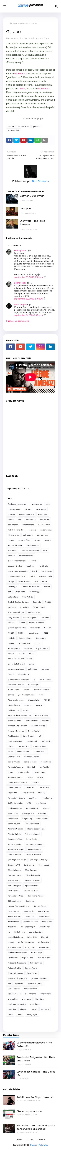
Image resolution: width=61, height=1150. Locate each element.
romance (45, 669)
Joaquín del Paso (30, 922)
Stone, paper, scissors (29, 1111)
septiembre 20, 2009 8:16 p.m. (29, 277)
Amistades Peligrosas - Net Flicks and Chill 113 (36, 1058)
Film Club (31, 767)
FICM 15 (11, 674)
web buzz (30, 566)
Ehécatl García (14, 880)
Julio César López (27, 927)
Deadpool (25, 208)
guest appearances (26, 695)
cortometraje (46, 530)
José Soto (12, 927)
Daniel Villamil (30, 762)
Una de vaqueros (30, 617)
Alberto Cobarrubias (35, 829)
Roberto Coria (36, 963)
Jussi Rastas (44, 927)
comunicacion (32, 720)
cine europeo (42, 535)
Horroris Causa (39, 906)
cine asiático (23, 746)
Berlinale (28, 648)
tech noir (45, 1009)
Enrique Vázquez (15, 741)
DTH (40, 736)
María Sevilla (43, 942)
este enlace (21, 73)
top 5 (34, 571)
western (45, 720)
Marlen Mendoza (15, 808)
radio (41, 695)
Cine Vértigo (27, 597)
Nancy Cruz (30, 947)
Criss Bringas (28, 736)
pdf (9, 592)
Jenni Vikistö (44, 916)
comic (31, 664)
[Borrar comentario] (45, 277)
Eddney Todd (20, 250)
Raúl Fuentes (13, 736)
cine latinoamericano (17, 561)
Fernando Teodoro (15, 767)
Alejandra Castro (15, 777)
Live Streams (36, 504)
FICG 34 (21, 633)
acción (26, 690)
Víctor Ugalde (14, 989)
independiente (25, 638)
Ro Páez (46, 808)
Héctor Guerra (14, 705)
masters (11, 556)
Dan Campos (12, 38)
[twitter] (30, 347)
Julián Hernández (15, 803)
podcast (36, 126)
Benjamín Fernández (34, 844)
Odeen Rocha (33, 731)
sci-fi (32, 576)
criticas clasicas (26, 556)
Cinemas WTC (14, 865)
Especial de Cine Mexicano (19, 715)
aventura (12, 607)
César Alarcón (44, 865)
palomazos (44, 519)
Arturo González (15, 844)
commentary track (16, 669)
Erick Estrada (14, 891)
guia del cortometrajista (18, 679)
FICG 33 (11, 623)
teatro (34, 1009)
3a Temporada (39, 607)
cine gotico (13, 999)
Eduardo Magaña (33, 875)
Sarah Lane (13, 813)
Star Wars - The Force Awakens (32, 222)
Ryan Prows (32, 973)
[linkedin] (50, 347)
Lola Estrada (41, 803)
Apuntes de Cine (15, 839)
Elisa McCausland (32, 880)
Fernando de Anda (15, 896)
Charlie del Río (14, 757)
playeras (23, 1009)
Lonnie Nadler (23, 772)
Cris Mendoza (28, 525)
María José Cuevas (26, 942)
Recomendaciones (41, 690)
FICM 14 (22, 623)
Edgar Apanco (42, 648)
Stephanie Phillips (39, 978)
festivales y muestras (17, 504)
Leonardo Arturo (36, 932)
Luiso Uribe (32, 937)
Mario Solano (13, 690)
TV (34, 679)
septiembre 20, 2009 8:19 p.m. (29, 298)
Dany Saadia (13, 617)
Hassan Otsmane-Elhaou (18, 906)
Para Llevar (43, 514)
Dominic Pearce (14, 875)
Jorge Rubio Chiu (15, 545)
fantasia (45, 617)
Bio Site (29, 1140)
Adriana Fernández (16, 612)
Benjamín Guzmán (16, 849)
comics (11, 540)
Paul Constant (32, 808)
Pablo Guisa (44, 947)
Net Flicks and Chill (16, 530)
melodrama (35, 1004)
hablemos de (13, 710)
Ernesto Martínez (31, 891)
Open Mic (37, 602)
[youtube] (20, 347)
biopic (10, 746)
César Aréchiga (14, 870)
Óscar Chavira (45, 679)
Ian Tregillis (44, 767)
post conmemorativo (17, 576)
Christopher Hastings (39, 860)
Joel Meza (33, 798)
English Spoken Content (18, 602)
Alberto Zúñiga (14, 834)
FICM (45, 550)
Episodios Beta (31, 885)
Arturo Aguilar (34, 700)
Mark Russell (31, 741)
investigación (28, 813)
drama (11, 519)
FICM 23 (41, 793)
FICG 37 (47, 700)
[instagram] (40, 347)
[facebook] (10, 347)
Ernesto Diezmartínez (30, 586)
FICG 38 (11, 653)
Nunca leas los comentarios (20, 659)
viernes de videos (26, 514)
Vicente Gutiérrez (35, 983)
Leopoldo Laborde (15, 937)
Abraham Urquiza (15, 829)
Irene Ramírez (14, 911)
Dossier (47, 628)
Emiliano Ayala (14, 885)
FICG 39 (22, 653)
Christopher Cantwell (17, 860)
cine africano (30, 994)
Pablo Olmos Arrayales (17, 952)
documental (13, 525)
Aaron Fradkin (42, 818)
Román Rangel (33, 545)
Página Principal (16, 23)
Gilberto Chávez (14, 901)
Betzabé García (34, 849)
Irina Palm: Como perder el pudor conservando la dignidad (36, 1127)
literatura (42, 813)
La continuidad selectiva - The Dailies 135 (34, 1044)
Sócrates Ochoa (14, 720)
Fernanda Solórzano (16, 798)
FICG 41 (32, 653)
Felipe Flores (46, 762)
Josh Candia (47, 798)
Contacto (41, 1140)
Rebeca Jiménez (41, 715)
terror (10, 1014)
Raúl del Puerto (44, 958)
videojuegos (32, 1014)
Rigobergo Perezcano (17, 963)
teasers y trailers (15, 566)
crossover (28, 705)
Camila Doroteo (14, 855)
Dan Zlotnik (44, 788)
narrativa (12, 1009)
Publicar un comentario (17, 321)
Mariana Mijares (38, 726)
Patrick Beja (36, 952)
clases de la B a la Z (16, 664)
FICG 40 (11, 643)
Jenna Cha (29, 916)
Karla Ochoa (19, 932)
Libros (10, 772)
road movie (13, 818)
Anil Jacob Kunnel (32, 834)
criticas (28, 509)
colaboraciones (39, 746)
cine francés (45, 994)
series (10, 751)
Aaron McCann (14, 824)
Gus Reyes (30, 901)
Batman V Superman (32, 195)
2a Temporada (14, 648)
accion (27, 23)
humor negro (46, 571)
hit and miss (23, 126)
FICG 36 (38, 643)
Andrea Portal (40, 751)
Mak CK (44, 937)
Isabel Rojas (43, 911)
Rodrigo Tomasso (15, 973)
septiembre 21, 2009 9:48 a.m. (29, 315)
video (48, 504)
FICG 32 (48, 602)
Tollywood (19, 983)
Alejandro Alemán (36, 623)
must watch (41, 509)
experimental (34, 633)
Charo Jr (35, 782)
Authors (29, 777)
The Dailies (12, 550)
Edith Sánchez (34, 612)
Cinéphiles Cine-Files (17, 628)
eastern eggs (34, 592)
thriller (47, 586)
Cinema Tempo (14, 788)
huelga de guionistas (17, 1004)
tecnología (12, 586)
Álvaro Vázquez (23, 751)
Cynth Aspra (29, 865)
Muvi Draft (43, 566)
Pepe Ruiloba (27, 958)
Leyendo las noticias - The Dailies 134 (36, 1073)
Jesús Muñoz (13, 922)
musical (26, 710)
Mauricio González (16, 731)
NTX (36, 581)
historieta (39, 999)
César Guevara (31, 870)
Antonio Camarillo (16, 684)
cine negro (26, 999)
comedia (32, 530)
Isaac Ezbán (29, 911)
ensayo (39, 705)
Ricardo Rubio (39, 772)
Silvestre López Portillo (18, 978)
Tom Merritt (46, 741)
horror (44, 581)
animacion (28, 535)
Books (40, 777)
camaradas (31, 519)
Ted (9, 983)
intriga (11, 581)
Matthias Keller (14, 947)
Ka (9, 932)
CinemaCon (41, 638)
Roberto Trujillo (14, 968)
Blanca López (33, 684)
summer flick (13, 130)
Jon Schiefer (47, 922)
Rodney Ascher (31, 968)
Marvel (11, 942)
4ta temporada (45, 576)
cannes (11, 695)
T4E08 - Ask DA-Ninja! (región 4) (35, 1097)
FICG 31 (11, 633)
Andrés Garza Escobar (17, 726)
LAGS (29, 803)
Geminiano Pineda (35, 896)
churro (33, 561)
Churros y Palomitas (39, 1145)
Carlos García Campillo (18, 782)
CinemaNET (30, 788)
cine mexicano (14, 509)
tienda (20, 1014)
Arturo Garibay (32, 839)
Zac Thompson (14, 994)
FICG (20, 519)
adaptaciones (44, 525)
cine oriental (23, 674)
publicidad (32, 669)
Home (19, 1140)
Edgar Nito (12, 793)
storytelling (27, 818)
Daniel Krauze (14, 762)
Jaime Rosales (24, 581)
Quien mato (20, 592)
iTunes (22, 88)
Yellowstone (13, 597)
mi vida (37, 540)
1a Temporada (24, 643)
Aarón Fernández (32, 824)
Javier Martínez (14, 916)
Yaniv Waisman (30, 989)
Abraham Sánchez (15, 700)
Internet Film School (30, 550)
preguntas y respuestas (18, 571)
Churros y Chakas (31, 757)
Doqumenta (35, 628)
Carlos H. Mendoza (33, 855)
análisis (11, 638)
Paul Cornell (13, 958)
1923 (46, 633)
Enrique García (27, 793)
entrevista (24, 607)
